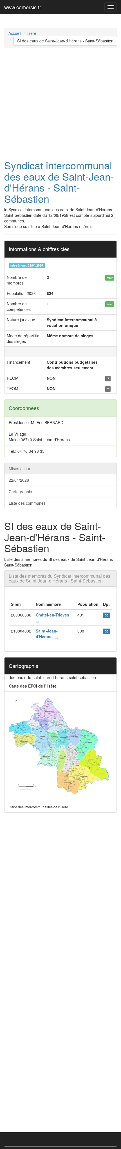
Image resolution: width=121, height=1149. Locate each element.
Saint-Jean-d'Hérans (47, 633)
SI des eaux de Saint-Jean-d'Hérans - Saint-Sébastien (65, 41)
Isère (31, 33)
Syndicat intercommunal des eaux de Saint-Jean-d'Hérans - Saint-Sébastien (59, 182)
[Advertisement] (60, 103)
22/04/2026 (19, 480)
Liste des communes (27, 503)
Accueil (14, 33)
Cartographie (20, 491)
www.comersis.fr (22, 7)
